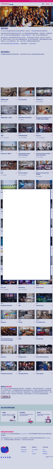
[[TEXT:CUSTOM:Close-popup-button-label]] (48, 190)
